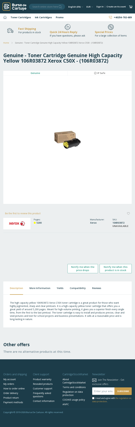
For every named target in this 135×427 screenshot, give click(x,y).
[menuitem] (5, 17)
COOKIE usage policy (74, 399)
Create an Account (116, 6)
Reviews (96, 288)
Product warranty (42, 379)
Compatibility (78, 288)
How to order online (14, 388)
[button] (75, 6)
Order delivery (10, 393)
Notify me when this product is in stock (115, 268)
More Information (39, 288)
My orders (8, 383)
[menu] (67, 17)
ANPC (66, 404)
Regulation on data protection (73, 393)
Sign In (100, 6)
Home (6, 42)
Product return (11, 397)
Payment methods (13, 402)
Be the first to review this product (23, 213)
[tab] (13, 288)
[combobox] (47, 7)
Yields (60, 288)
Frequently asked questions (42, 395)
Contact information (43, 401)
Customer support (42, 388)
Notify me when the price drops (82, 268)
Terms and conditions (74, 387)
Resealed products (43, 383)
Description (16, 288)
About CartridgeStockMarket (74, 381)
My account (9, 379)
